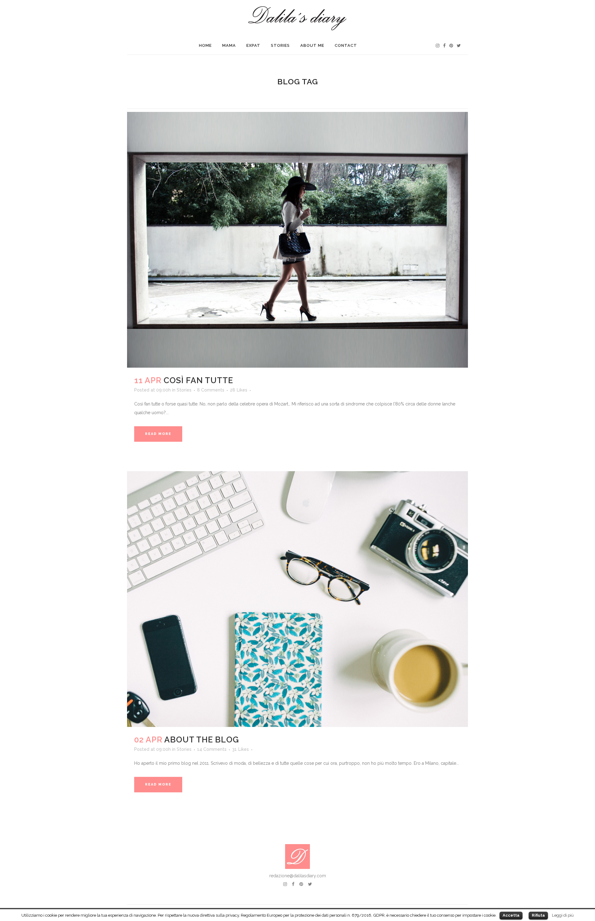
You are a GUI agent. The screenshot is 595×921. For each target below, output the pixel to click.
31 (240, 749)
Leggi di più (563, 915)
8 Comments (210, 389)
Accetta (511, 915)
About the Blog (201, 739)
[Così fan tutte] (297, 240)
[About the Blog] (297, 599)
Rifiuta (538, 915)
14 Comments (212, 749)
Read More (158, 434)
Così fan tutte (198, 380)
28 (238, 390)
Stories (184, 389)
